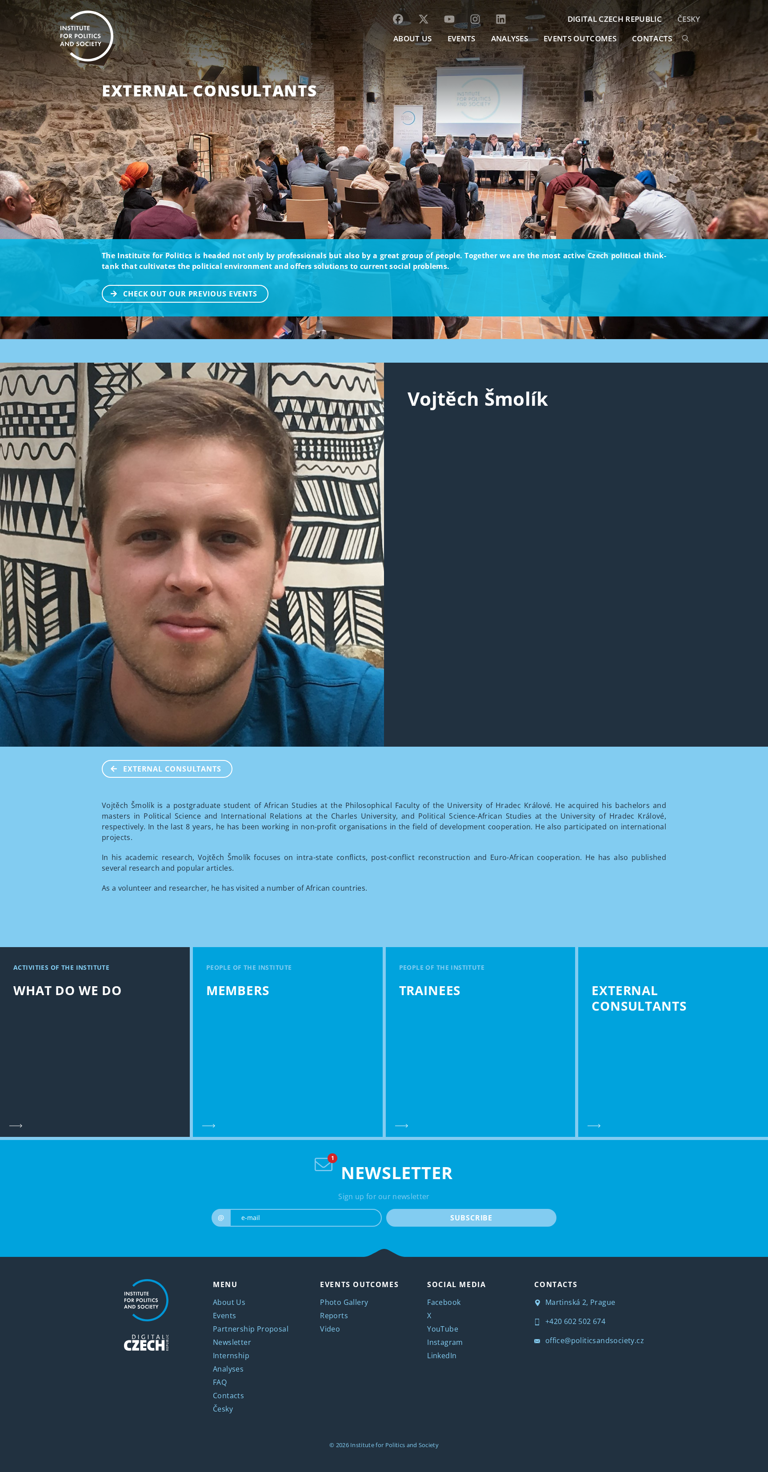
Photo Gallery (344, 1302)
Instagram (445, 1342)
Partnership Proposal (250, 1329)
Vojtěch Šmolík (478, 398)
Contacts (228, 1395)
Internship (231, 1355)
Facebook (443, 1302)
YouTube (442, 1329)
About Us (229, 1302)
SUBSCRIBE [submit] (471, 1218)
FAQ (220, 1382)
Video (330, 1329)
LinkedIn (441, 1355)
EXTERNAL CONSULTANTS (209, 90)
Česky (688, 19)
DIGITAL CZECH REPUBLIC (615, 19)
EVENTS (462, 38)
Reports (334, 1315)
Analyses (509, 38)
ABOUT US (412, 38)
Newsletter (232, 1342)
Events (224, 1315)
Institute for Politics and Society (394, 1445)
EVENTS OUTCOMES (580, 38)
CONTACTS (652, 38)
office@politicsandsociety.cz (593, 1340)
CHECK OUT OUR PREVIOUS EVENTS (190, 294)
